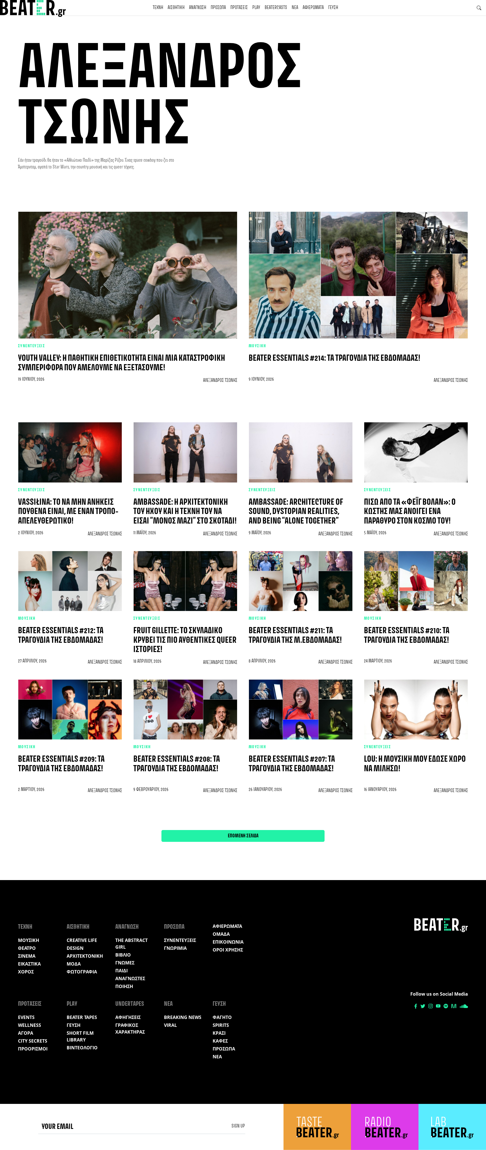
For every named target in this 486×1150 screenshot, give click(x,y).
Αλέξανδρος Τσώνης (220, 380)
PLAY (256, 7)
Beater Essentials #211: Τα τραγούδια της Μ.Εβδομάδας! (295, 635)
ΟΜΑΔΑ (221, 934)
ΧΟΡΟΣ (26, 972)
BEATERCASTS (276, 7)
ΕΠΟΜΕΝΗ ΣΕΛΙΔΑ (243, 835)
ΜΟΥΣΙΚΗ (257, 346)
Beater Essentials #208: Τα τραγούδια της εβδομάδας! (176, 764)
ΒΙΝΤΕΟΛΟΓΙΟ (82, 1048)
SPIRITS (221, 1025)
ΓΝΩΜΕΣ (124, 963)
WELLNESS (29, 1025)
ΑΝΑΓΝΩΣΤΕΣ (130, 978)
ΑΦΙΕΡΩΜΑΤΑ (313, 7)
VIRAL (170, 1025)
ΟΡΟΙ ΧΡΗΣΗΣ (228, 950)
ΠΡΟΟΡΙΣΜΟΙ (33, 1049)
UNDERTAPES (129, 1004)
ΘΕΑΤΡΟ (27, 948)
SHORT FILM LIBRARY (80, 1036)
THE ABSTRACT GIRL (131, 943)
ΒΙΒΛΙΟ (123, 955)
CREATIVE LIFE (82, 940)
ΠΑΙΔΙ (121, 971)
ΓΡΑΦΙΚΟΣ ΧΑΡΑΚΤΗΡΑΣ (130, 1028)
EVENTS (26, 1017)
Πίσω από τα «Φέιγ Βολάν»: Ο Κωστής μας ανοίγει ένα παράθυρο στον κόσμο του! (410, 512)
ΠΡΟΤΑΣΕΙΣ (239, 7)
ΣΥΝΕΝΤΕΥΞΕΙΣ (31, 346)
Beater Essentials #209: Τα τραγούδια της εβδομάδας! (61, 764)
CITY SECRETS (32, 1041)
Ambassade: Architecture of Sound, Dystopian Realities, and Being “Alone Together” (296, 512)
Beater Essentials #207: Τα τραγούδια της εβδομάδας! (292, 764)
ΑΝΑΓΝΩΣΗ (197, 7)
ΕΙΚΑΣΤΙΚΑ (29, 964)
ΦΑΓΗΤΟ (222, 1017)
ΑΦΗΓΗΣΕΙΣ (128, 1017)
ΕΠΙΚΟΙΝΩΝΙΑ (228, 942)
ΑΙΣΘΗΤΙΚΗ (176, 7)
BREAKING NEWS (182, 1017)
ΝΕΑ (295, 7)
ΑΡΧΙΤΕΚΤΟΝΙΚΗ (85, 956)
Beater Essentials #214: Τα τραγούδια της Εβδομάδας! (334, 358)
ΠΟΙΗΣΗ (124, 986)
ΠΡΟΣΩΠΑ (218, 7)
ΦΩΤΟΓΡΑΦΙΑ (82, 972)
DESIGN (75, 948)
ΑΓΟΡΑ (25, 1033)
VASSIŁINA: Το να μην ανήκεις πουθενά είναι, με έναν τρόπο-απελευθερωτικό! (68, 512)
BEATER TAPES (82, 1017)
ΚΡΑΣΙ (219, 1033)
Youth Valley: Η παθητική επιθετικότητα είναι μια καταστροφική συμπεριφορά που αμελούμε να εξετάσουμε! (121, 363)
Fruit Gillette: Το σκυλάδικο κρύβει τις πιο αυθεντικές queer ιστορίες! (185, 640)
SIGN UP (238, 1126)
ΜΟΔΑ (74, 964)
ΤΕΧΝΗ (158, 7)
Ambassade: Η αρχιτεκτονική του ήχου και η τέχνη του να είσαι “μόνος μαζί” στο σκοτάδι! (185, 512)
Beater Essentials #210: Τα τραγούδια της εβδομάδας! (406, 635)
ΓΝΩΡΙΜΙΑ (175, 948)
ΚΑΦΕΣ (220, 1041)
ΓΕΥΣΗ (333, 7)
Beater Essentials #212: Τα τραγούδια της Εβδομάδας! (61, 635)
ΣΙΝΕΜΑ (26, 956)
